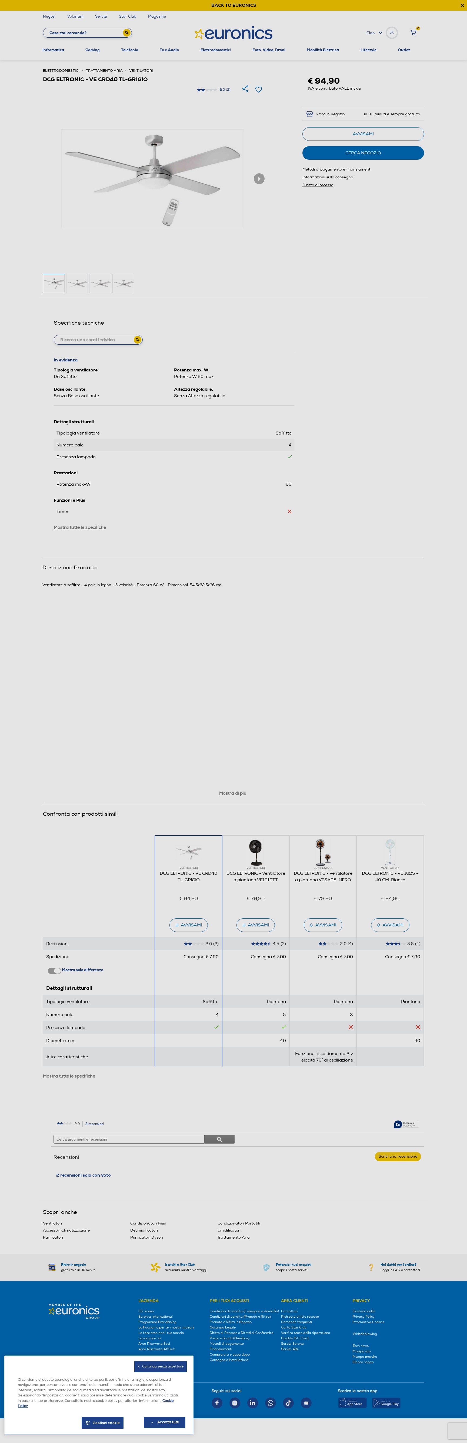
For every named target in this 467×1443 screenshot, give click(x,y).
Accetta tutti (168, 1422)
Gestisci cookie (106, 1423)
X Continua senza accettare (161, 1366)
